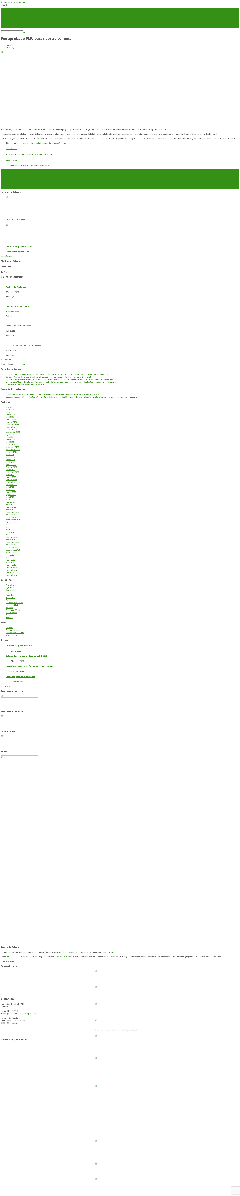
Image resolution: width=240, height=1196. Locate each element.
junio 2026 (10, 412)
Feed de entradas (13, 630)
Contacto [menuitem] (10, 27)
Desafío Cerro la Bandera (17, 306)
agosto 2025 (11, 434)
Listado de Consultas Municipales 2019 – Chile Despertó (29, 394)
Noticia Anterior (11, 149)
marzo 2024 (11, 464)
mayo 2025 (10, 439)
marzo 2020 (11, 534)
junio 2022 (10, 489)
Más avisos (5, 686)
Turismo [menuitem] (9, 19)
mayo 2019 (10, 560)
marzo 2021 (11, 507)
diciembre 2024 (12, 447)
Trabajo (9, 617)
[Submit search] (24, 32)
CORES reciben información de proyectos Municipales (29, 165)
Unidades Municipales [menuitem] (15, 12)
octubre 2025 (11, 429)
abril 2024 (10, 462)
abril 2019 (10, 562)
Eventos (9, 600)
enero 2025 (10, 444)
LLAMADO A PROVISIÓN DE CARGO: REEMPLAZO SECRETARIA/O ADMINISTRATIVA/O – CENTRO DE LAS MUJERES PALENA (57, 374)
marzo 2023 (11, 477)
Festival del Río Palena (16, 287)
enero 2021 (10, 509)
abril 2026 (10, 417)
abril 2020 (10, 532)
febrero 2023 (11, 479)
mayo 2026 (10, 414)
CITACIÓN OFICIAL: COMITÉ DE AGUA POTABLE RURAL (29, 666)
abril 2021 (10, 504)
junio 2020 (10, 527)
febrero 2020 (11, 537)
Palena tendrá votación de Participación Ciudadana (77, 394)
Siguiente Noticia (12, 160)
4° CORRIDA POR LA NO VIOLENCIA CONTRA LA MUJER (29, 154)
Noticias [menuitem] (9, 17)
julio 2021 (10, 497)
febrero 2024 (11, 467)
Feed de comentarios (15, 632)
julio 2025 (10, 437)
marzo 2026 (11, 419)
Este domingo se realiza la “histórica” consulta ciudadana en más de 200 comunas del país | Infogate (48, 397)
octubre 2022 (11, 484)
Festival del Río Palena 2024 (18, 325)
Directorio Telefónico (16, 219)
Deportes (10, 595)
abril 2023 (10, 474)
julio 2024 (10, 454)
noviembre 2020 (13, 514)
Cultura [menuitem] (9, 22)
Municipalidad (12, 605)
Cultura (9, 592)
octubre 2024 (11, 452)
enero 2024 (10, 469)
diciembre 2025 (12, 424)
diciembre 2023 (12, 472)
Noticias (9, 47)
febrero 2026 (11, 422)
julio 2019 (10, 555)
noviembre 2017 (13, 575)
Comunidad (53, 143)
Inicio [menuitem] (8, 9)
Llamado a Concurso (14, 602)
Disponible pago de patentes (19, 645)
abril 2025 (10, 442)
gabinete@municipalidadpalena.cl (21, 1013)
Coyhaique (62, 956)
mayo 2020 (10, 529)
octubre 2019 (11, 547)
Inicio (8, 45)
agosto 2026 (11, 407)
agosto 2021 (11, 494)
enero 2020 (10, 539)
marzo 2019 (11, 565)
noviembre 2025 (13, 427)
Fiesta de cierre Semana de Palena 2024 (23, 345)
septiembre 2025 (13, 432)
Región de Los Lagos (67, 952)
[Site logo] (13, 2)
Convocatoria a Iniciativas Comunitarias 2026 (25, 384)
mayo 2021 (10, 502)
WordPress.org (12, 635)
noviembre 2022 (13, 482)
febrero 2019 (11, 567)
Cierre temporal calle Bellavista (20, 676)
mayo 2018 (10, 572)
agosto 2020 (11, 522)
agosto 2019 (11, 552)
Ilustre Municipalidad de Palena (20, 246)
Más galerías (6, 359)
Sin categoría (11, 612)
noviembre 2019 (13, 544)
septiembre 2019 (13, 550)
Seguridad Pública (13, 610)
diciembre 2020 (12, 512)
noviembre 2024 (13, 449)
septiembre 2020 (13, 519)
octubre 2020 (11, 517)
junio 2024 (10, 457)
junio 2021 (10, 499)
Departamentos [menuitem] (18, 14)
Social (8, 615)
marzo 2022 (11, 492)
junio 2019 (10, 557)
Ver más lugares (7, 256)
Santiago (110, 952)
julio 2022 (10, 487)
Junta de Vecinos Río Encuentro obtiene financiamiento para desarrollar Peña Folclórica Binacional (48, 377)
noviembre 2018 (13, 570)
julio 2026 (10, 409)
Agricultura (11, 585)
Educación (10, 597)
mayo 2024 (10, 459)
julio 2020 (10, 524)
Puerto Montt (12, 956)
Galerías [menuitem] (9, 24)
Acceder (9, 627)
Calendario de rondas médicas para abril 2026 (26, 656)
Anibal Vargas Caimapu (36, 143)
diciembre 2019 (12, 542)
